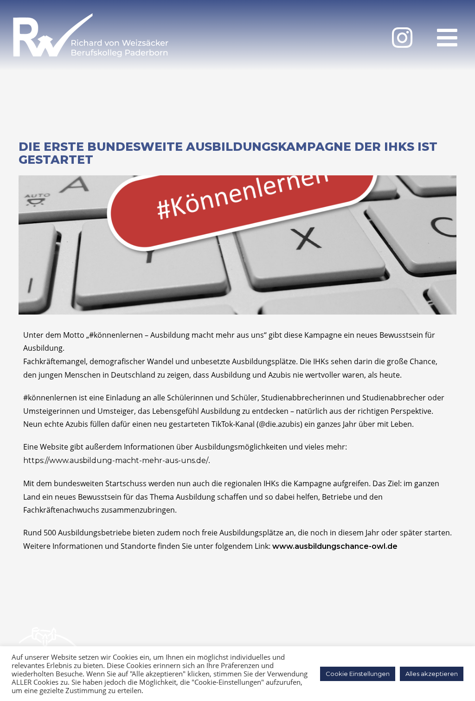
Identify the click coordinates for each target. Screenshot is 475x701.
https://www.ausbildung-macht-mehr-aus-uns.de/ (115, 460)
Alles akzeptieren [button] (431, 673)
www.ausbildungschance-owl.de (335, 546)
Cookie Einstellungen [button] (358, 673)
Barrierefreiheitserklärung (407, 628)
